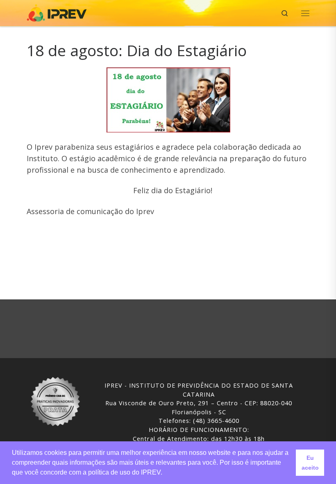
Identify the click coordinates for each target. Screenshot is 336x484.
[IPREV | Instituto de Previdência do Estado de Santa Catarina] (57, 12)
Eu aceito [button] (310, 462)
